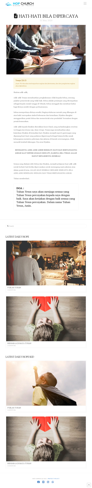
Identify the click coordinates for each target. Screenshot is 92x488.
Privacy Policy (54, 478)
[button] (85, 3)
